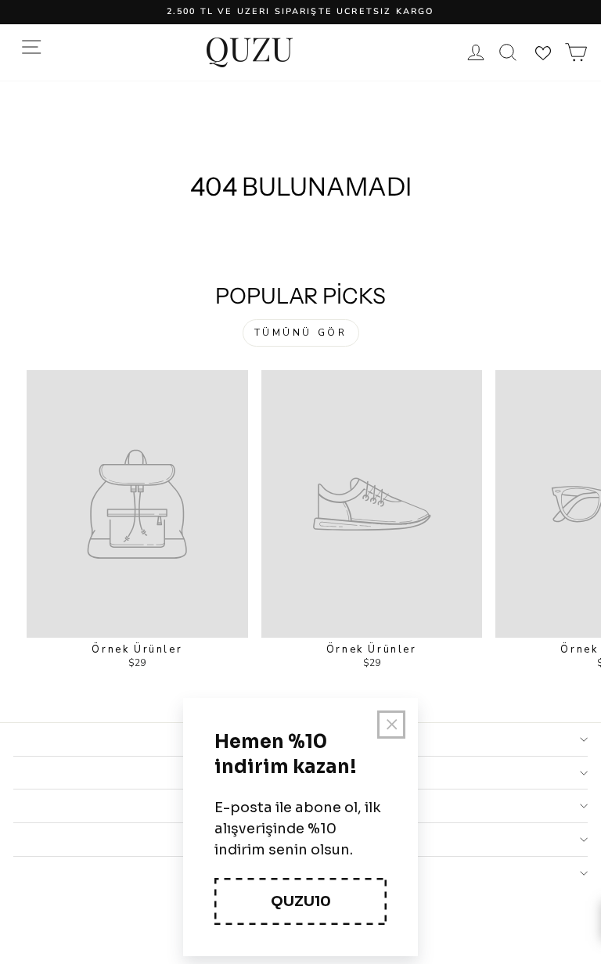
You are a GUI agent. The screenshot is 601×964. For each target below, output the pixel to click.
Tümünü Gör (300, 332)
